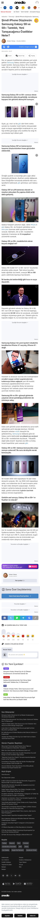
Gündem (6, 677)
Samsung (10, 62)
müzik (17, 431)
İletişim (4, 869)
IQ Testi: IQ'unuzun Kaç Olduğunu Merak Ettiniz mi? (17, 834)
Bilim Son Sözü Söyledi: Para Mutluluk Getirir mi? (16, 750)
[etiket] (36, 20)
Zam (18, 843)
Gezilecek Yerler (31, 850)
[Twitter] (11, 875)
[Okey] (11, 8)
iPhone (33, 225)
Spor (5, 694)
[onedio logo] (19, 895)
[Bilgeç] (35, 8)
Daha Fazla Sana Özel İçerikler (19, 596)
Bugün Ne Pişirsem (17, 850)
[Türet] (29, 8)
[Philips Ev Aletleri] (5, 8)
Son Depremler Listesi (8, 777)
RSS (20, 867)
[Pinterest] (19, 875)
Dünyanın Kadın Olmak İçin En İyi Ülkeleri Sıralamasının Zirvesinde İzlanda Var (17, 672)
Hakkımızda (5, 857)
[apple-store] (7, 884)
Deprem (12, 843)
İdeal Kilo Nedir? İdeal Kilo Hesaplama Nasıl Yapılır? (17, 815)
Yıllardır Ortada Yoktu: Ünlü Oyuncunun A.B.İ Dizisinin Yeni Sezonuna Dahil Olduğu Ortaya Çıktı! (20, 690)
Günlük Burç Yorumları (9, 846)
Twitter (4, 843)
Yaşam (6, 668)
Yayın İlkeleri (23, 862)
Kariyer (21, 857)
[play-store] (17, 884)
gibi (19, 124)
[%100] (17, 8)
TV (5, 686)
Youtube (25, 843)
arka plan (5, 229)
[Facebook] (7, 875)
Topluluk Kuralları (7, 864)
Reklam (4, 867)
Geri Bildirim (5, 860)
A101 (20, 846)
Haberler (4, 16)
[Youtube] (15, 875)
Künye (21, 864)
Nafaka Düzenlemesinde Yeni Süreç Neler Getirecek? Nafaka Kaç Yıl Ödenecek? (17, 681)
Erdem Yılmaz (16, 41)
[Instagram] (3, 875)
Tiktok (26, 846)
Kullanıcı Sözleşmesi (25, 860)
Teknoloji (11, 16)
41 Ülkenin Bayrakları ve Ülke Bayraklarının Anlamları (17, 827)
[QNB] (23, 8)
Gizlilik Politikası (6, 862)
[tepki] (4, 636)
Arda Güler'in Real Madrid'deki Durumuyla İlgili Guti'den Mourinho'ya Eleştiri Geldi (19, 698)
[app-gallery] (28, 884)
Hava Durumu (6, 774)
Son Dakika (5, 850)
